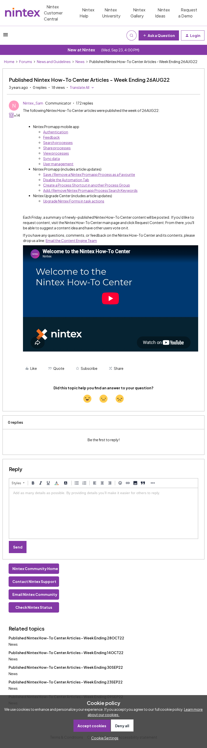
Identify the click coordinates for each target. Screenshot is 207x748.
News (80, 61)
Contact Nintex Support (34, 581)
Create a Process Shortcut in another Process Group (86, 185)
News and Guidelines (54, 61)
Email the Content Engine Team (71, 240)
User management (58, 163)
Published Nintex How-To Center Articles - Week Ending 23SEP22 (66, 682)
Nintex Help (87, 12)
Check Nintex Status (33, 607)
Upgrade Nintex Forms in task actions (73, 201)
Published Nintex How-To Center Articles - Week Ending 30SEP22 (66, 667)
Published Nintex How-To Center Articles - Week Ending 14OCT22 (66, 652)
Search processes (58, 142)
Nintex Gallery (138, 12)
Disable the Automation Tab (66, 179)
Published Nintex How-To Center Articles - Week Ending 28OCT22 (66, 638)
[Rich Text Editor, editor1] (103, 513)
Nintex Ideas (162, 12)
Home (9, 61)
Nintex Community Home (35, 568)
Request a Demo (187, 12)
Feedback (51, 137)
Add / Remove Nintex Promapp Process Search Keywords (90, 190)
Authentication (55, 132)
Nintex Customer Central (53, 13)
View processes (56, 153)
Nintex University (111, 12)
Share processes (57, 148)
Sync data (51, 158)
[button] (6, 36)
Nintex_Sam (33, 103)
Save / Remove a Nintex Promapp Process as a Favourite (89, 174)
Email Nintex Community (34, 594)
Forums (25, 61)
